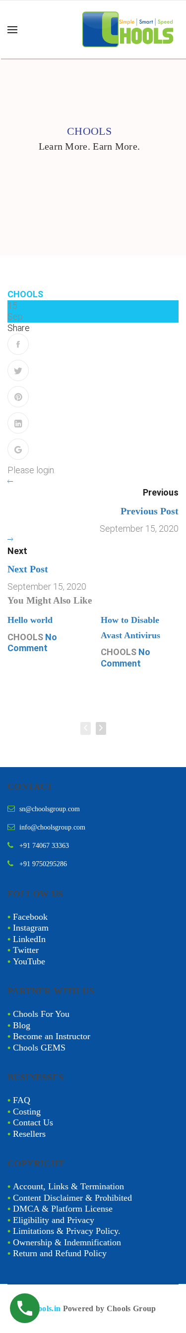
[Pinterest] (18, 396)
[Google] (18, 449)
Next (17, 551)
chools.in (45, 1308)
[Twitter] (18, 370)
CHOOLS (25, 294)
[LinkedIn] (18, 423)
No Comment (32, 643)
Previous (161, 492)
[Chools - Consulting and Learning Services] (129, 29)
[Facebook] (18, 344)
